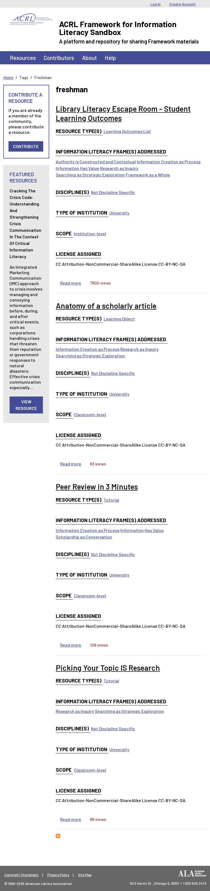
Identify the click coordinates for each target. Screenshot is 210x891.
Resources (23, 57)
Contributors (59, 57)
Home (8, 77)
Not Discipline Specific (113, 192)
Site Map (85, 875)
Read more (70, 282)
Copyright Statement (21, 875)
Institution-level (90, 233)
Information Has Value (77, 168)
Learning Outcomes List (127, 131)
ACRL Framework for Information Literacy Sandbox (117, 28)
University (119, 212)
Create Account (182, 4)
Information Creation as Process (168, 161)
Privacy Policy (58, 875)
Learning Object (119, 318)
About (89, 57)
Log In (155, 4)
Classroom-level (90, 414)
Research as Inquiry (119, 168)
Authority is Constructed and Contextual (96, 161)
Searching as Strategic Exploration (90, 174)
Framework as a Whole (148, 174)
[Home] (31, 17)
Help (110, 57)
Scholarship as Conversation (84, 536)
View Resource (26, 405)
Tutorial (111, 499)
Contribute (26, 146)
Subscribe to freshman (58, 836)
